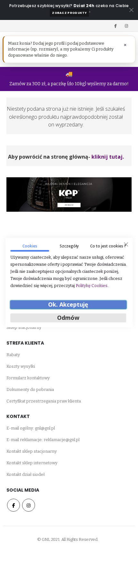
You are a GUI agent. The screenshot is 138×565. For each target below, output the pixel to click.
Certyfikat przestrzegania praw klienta (43, 401)
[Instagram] (126, 26)
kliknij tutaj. (107, 156)
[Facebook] (115, 26)
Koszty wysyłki (20, 366)
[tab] (29, 247)
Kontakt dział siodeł (25, 474)
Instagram (28, 505)
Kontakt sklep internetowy (31, 462)
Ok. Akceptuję (68, 304)
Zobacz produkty (69, 13)
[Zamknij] (125, 244)
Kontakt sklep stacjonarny (31, 451)
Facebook (13, 505)
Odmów (68, 318)
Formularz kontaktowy (28, 377)
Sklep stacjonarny (23, 327)
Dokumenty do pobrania (30, 389)
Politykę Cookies (92, 285)
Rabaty (13, 354)
